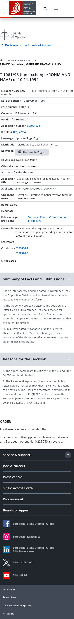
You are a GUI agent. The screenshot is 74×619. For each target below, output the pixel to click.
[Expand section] (68, 454)
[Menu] (56, 9)
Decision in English (34, 152)
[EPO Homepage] (22, 8)
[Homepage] (1, 60)
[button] (37, 279)
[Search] (45, 9)
